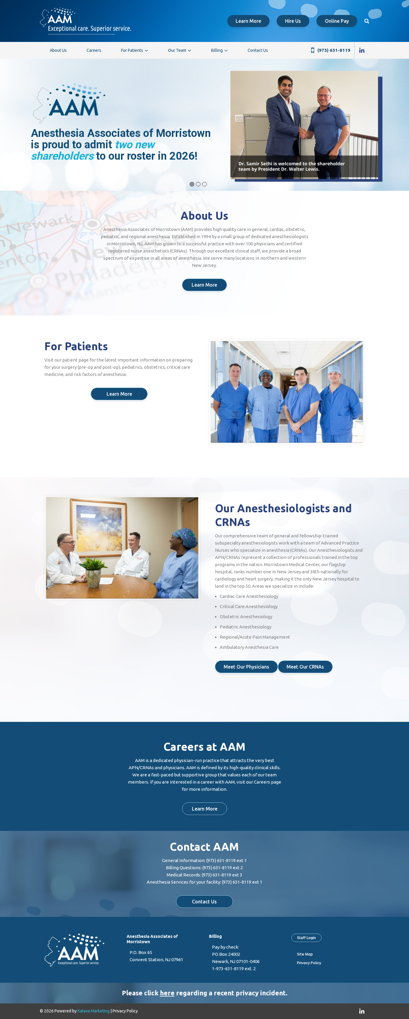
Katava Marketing (94, 1011)
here (167, 993)
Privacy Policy (309, 962)
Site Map (305, 954)
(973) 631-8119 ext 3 (222, 874)
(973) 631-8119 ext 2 (222, 867)
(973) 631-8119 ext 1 (226, 860)
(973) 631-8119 (333, 50)
